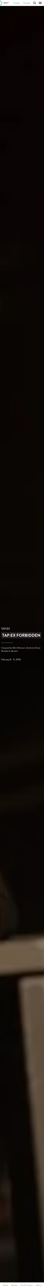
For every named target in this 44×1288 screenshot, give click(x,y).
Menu (40, 3)
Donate (26, 3)
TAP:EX (5, 629)
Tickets (16, 3)
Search (34, 3)
